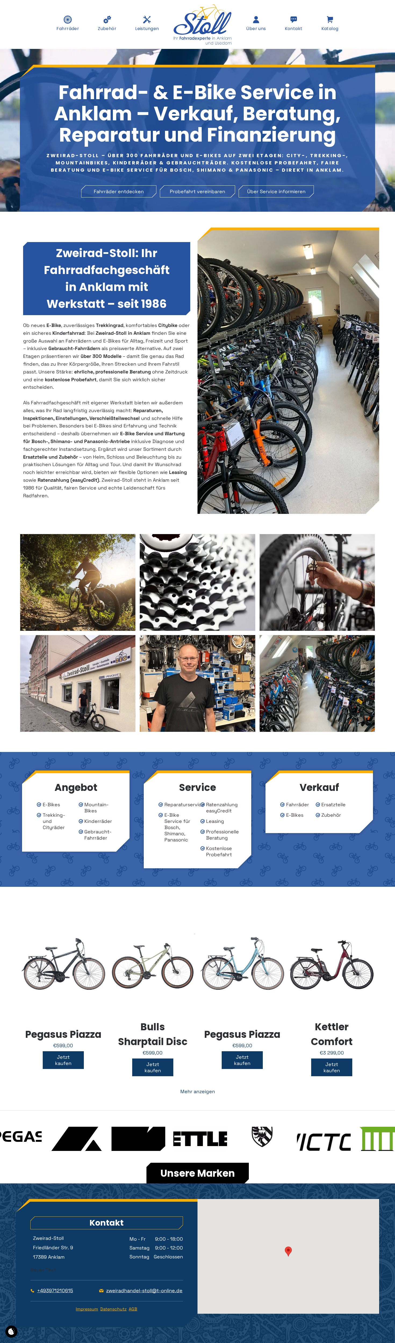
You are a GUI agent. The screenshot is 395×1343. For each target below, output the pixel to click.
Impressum (87, 1309)
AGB (133, 1309)
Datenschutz (113, 1309)
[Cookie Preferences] (11, 1332)
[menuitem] (67, 28)
